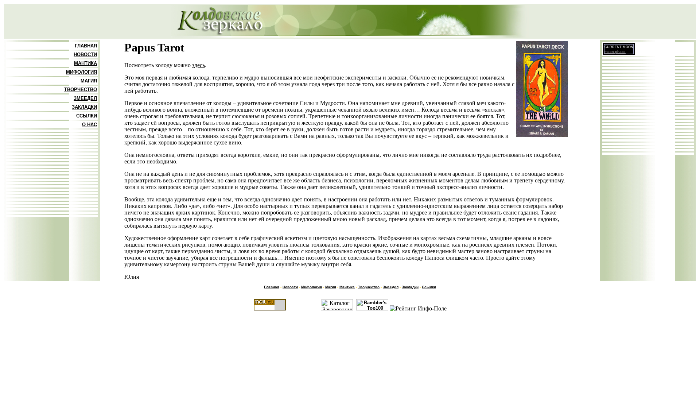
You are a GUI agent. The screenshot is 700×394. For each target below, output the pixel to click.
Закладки (410, 287)
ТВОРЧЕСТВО (80, 89)
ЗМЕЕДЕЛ (85, 98)
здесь (198, 65)
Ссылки (429, 287)
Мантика (347, 287)
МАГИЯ (89, 81)
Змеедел (390, 287)
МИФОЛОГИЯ (81, 72)
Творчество (369, 287)
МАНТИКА (85, 63)
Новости (290, 287)
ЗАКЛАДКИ (84, 107)
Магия (330, 287)
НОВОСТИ (85, 54)
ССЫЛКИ (86, 116)
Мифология (311, 287)
